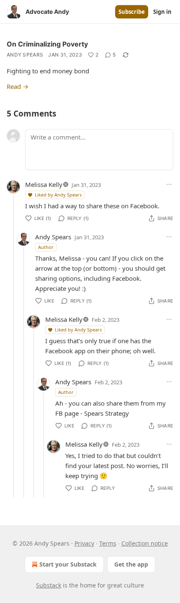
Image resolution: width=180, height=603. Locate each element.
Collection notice (144, 543)
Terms (107, 543)
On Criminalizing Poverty (47, 44)
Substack (48, 585)
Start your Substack (68, 564)
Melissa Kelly (43, 184)
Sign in (162, 12)
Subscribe (131, 12)
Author (46, 247)
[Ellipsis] (169, 184)
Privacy (84, 543)
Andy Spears (25, 55)
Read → (17, 86)
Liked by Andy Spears (58, 195)
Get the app (131, 564)
